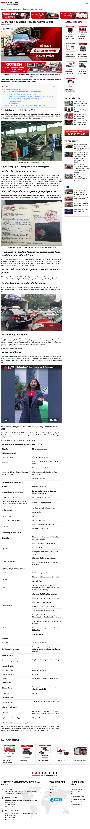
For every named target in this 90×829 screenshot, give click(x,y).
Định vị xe (52, 795)
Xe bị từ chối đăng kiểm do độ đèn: (17, 93)
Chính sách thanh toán (78, 799)
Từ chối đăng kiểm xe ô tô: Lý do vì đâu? (14, 89)
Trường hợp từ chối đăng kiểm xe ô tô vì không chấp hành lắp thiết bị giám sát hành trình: (32, 96)
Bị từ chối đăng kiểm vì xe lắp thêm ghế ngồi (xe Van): (22, 94)
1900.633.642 (11, 804)
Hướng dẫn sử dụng (77, 789)
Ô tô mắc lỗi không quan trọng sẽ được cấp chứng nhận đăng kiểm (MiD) (24, 105)
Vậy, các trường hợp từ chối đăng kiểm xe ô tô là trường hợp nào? (23, 91)
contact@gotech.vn (13, 807)
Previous (2, 754)
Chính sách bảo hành (77, 796)
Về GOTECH (53, 787)
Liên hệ (51, 792)
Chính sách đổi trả (76, 804)
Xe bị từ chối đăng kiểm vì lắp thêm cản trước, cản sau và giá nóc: (25, 98)
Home (3, 9)
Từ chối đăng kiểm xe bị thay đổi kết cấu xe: (19, 100)
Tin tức (8, 9)
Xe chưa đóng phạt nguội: (15, 101)
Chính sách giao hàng (77, 802)
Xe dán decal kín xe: (14, 103)
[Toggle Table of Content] (53, 86)
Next (88, 754)
